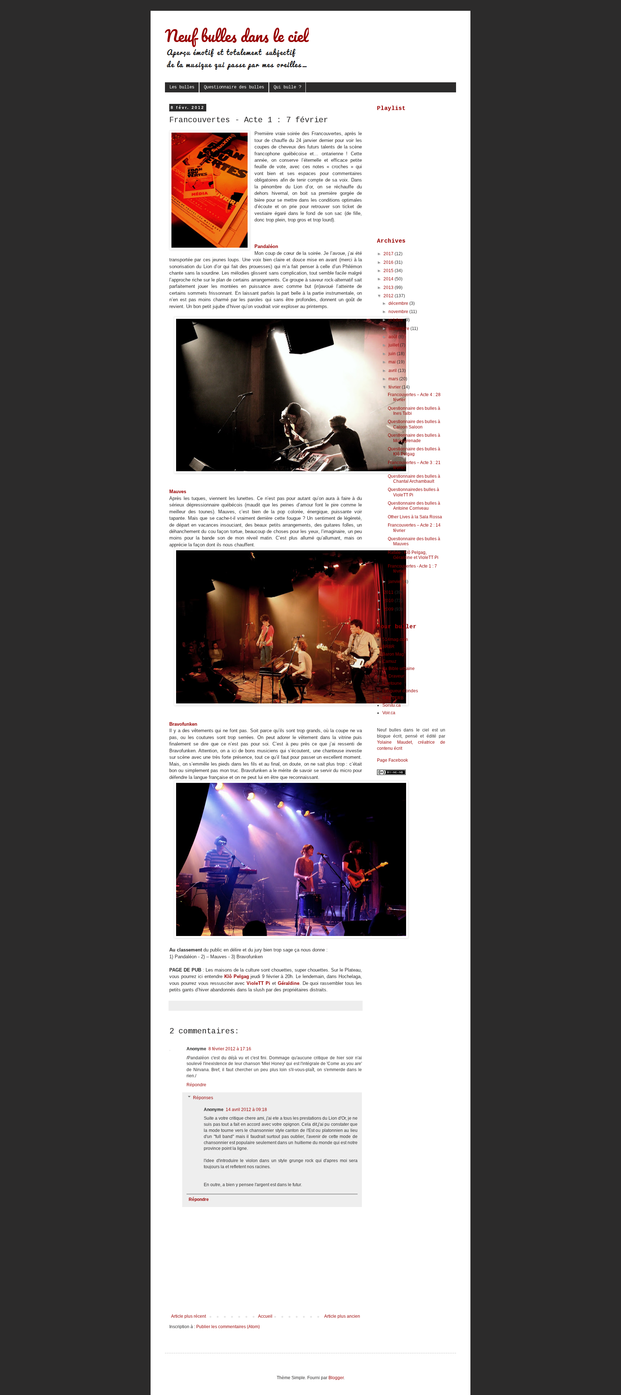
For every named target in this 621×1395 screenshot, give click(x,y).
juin (392, 353)
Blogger (336, 1377)
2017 (389, 253)
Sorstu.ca (391, 705)
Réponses (203, 1097)
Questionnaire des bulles (234, 87)
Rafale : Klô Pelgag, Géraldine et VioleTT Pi (413, 555)
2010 (389, 600)
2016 (389, 262)
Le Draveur (393, 676)
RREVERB (393, 698)
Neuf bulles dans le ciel (237, 35)
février (395, 387)
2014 (389, 278)
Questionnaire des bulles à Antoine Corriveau (414, 506)
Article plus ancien (342, 1316)
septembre (399, 328)
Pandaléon (266, 246)
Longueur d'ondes (400, 690)
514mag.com (395, 639)
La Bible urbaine (398, 668)
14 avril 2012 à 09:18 (246, 1109)
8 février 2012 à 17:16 (229, 1048)
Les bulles (181, 87)
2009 (389, 609)
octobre (396, 319)
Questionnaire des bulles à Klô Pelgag (414, 451)
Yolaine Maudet (394, 742)
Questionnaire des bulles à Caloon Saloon (414, 424)
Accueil (265, 1316)
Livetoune (392, 683)
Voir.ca (388, 712)
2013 (389, 287)
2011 (389, 592)
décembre (398, 303)
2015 (389, 270)
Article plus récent (188, 1316)
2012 (389, 295)
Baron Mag (393, 654)
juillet (394, 345)
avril (393, 370)
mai (392, 361)
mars (393, 378)
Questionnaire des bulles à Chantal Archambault (414, 479)
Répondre (196, 1084)
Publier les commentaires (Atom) (228, 1326)
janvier (395, 581)
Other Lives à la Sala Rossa (415, 516)
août (393, 336)
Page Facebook (392, 760)
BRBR (388, 646)
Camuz (389, 661)
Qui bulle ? (287, 87)
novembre (398, 311)
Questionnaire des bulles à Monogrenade (414, 438)
